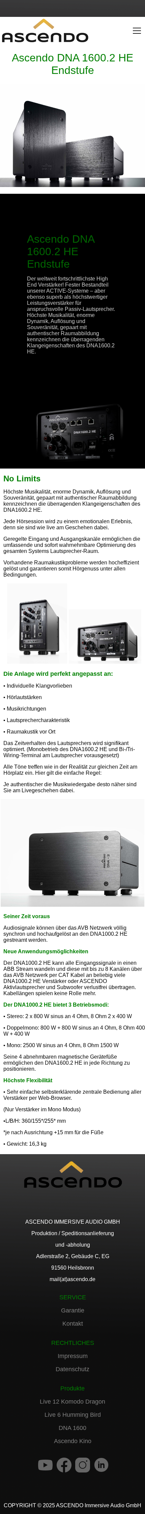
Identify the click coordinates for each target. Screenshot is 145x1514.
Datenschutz (72, 1369)
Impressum (73, 1356)
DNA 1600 (72, 1428)
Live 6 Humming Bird (73, 1414)
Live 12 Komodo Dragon (72, 1401)
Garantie (72, 1310)
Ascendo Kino (72, 1441)
